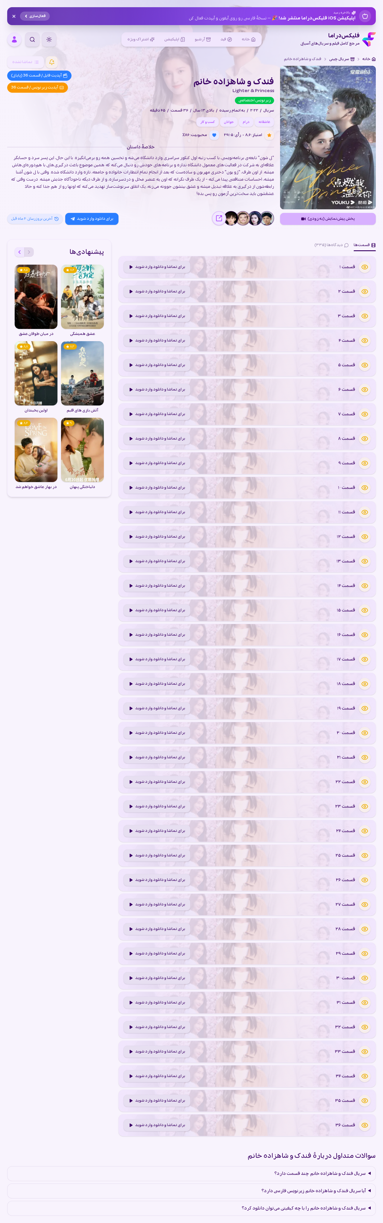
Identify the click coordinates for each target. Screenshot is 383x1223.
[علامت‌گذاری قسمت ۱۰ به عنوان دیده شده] (365, 488)
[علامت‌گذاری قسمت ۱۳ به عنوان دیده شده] (365, 561)
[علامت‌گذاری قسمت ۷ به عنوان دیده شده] (365, 414)
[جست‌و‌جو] (32, 39)
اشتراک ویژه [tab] (138, 39)
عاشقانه (264, 122)
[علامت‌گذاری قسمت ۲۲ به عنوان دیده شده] (365, 782)
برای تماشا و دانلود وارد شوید (160, 266)
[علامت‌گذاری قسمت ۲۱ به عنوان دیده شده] (365, 757)
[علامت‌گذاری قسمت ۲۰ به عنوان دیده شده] (365, 733)
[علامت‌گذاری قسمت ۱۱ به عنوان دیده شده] (365, 512)
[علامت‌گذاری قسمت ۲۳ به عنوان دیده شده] (365, 806)
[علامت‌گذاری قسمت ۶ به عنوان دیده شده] (365, 390)
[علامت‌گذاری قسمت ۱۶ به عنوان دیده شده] (365, 635)
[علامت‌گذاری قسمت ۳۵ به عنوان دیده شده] (365, 1101)
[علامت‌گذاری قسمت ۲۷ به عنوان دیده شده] (365, 905)
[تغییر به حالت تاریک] (49, 39)
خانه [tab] (246, 39)
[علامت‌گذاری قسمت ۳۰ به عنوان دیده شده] (365, 978)
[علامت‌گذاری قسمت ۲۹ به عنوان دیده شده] (365, 954)
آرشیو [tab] (200, 39)
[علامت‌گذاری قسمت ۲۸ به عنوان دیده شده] (365, 929)
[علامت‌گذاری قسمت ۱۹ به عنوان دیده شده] (365, 708)
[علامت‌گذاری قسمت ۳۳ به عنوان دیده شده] (365, 1052)
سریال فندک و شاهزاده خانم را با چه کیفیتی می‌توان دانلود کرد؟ (304, 1208)
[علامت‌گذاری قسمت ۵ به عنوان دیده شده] (365, 365)
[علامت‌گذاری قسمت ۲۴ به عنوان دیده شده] (365, 831)
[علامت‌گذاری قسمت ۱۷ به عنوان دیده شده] (365, 659)
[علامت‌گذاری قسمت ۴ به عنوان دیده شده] (365, 341)
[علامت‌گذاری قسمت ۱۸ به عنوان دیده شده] (365, 684)
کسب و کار (207, 122)
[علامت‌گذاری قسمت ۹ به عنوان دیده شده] (365, 463)
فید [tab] (223, 39)
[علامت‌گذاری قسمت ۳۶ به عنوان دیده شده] (365, 1125)
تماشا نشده (22, 62)
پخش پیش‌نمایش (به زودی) (331, 218)
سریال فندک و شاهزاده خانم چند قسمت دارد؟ (320, 1173)
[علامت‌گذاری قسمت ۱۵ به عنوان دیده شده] (365, 610)
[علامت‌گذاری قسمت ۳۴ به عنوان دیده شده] (365, 1076)
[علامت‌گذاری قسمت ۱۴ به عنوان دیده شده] (365, 586)
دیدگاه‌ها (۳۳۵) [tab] (328, 245)
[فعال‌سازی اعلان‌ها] (52, 62)
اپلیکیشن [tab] (171, 39)
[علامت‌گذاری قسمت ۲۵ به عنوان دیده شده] (365, 855)
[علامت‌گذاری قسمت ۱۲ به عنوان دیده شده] (365, 537)
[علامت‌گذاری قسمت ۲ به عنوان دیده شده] (365, 292)
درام (246, 122)
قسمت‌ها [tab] (362, 245)
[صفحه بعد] (19, 252)
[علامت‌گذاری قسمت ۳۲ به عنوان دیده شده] (365, 1027)
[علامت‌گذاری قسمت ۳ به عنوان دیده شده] (365, 316)
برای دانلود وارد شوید (95, 218)
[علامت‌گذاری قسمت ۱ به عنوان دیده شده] (365, 267)
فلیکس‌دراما (330, 39)
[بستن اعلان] (14, 16)
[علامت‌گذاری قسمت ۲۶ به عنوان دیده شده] (365, 880)
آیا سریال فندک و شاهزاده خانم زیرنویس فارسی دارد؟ (314, 1191)
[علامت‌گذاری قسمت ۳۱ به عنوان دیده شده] (365, 1003)
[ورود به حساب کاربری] (14, 39)
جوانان (229, 122)
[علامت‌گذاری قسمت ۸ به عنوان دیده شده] (365, 439)
